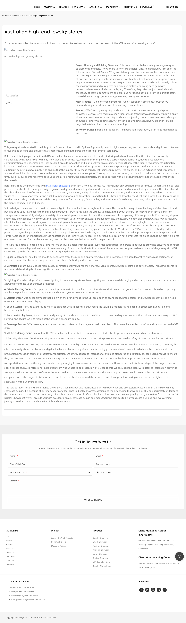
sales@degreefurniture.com (26, 595)
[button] (153, 5)
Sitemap (52, 617)
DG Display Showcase (11, 15)
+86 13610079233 (26, 587)
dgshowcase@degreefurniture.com (30, 599)
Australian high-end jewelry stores (38, 15)
